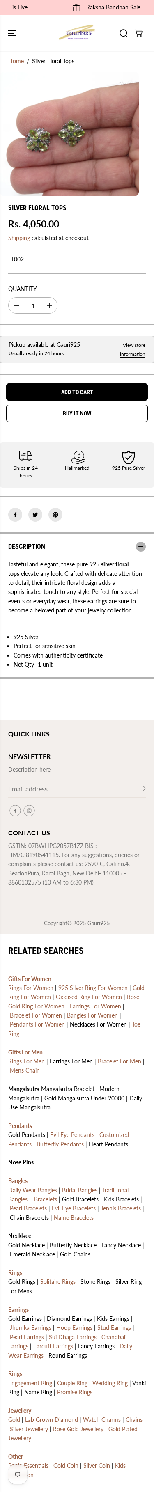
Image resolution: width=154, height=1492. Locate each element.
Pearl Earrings (27, 1337)
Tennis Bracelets (121, 1208)
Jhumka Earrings (30, 1327)
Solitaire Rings (58, 1281)
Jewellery (19, 1410)
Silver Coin (96, 1465)
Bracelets (45, 1199)
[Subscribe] (143, 789)
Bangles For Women (92, 1015)
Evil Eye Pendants (72, 1134)
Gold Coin (65, 1465)
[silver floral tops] (69, 134)
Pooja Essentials (28, 1465)
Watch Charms (102, 1419)
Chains (134, 1419)
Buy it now (77, 413)
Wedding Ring (110, 1383)
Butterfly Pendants (60, 1144)
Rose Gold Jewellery (78, 1429)
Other (15, 1456)
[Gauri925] (77, 33)
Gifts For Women (29, 978)
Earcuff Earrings (53, 1346)
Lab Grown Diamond (51, 1419)
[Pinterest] (55, 515)
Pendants (20, 1125)
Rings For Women (30, 987)
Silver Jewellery (29, 1429)
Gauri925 (98, 923)
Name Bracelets (74, 1217)
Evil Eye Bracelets (74, 1208)
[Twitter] (35, 515)
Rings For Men (26, 1061)
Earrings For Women (95, 1006)
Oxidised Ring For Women (89, 996)
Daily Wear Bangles (32, 1190)
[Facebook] (15, 515)
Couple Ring (72, 1383)
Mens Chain (25, 1070)
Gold (14, 1419)
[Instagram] (29, 811)
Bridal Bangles (79, 1190)
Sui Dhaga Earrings (73, 1337)
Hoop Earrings (74, 1327)
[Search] (123, 33)
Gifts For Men (25, 1052)
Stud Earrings (114, 1327)
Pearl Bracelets (28, 1208)
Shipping (19, 237)
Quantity (22, 288)
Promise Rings (74, 1392)
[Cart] (138, 33)
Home (16, 60)
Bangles (18, 1180)
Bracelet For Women (36, 1015)
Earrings (18, 1309)
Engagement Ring (30, 1383)
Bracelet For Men (119, 1061)
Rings (15, 1272)
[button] (13, 33)
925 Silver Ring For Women (93, 987)
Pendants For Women (37, 1024)
